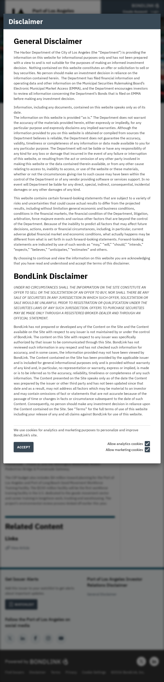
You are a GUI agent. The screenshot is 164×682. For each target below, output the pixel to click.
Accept (23, 447)
